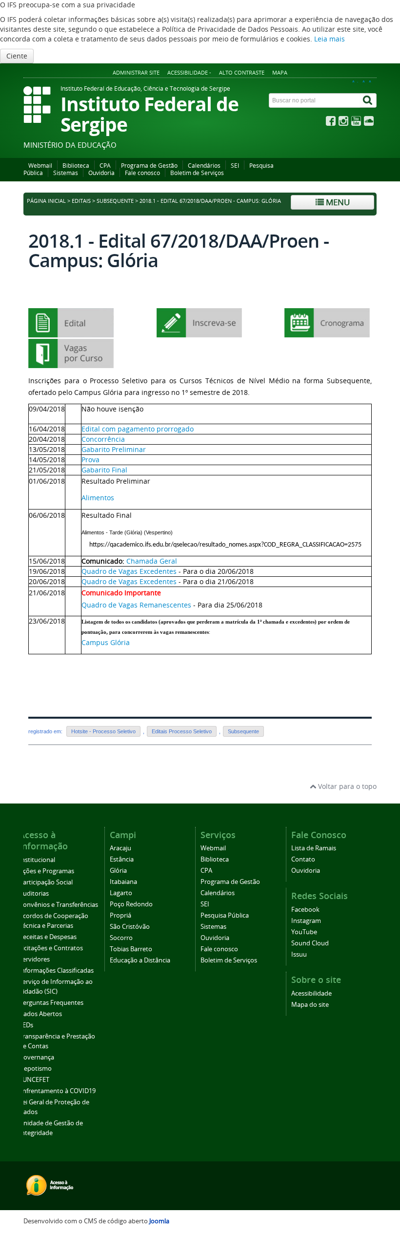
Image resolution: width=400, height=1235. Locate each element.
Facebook (305, 909)
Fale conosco (142, 173)
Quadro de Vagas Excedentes (129, 571)
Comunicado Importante (121, 592)
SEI (235, 165)
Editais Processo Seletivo (182, 731)
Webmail (40, 165)
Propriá (120, 915)
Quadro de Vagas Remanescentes (137, 604)
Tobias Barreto (131, 949)
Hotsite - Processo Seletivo (103, 731)
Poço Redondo (131, 904)
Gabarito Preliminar (113, 449)
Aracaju (120, 848)
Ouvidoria (101, 173)
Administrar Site (136, 72)
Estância (122, 859)
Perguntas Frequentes (51, 1003)
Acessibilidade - (189, 72)
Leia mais (329, 38)
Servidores (34, 959)
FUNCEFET (34, 1080)
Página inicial (46, 200)
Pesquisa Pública (224, 915)
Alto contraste (241, 72)
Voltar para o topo (346, 786)
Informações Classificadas (56, 970)
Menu (337, 202)
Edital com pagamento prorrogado (137, 428)
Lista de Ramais (313, 848)
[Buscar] (368, 100)
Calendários (204, 165)
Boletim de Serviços (197, 173)
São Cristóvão (130, 926)
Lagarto (121, 893)
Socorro (121, 938)
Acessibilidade (311, 993)
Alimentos (97, 497)
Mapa (279, 72)
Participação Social (46, 882)
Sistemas (65, 173)
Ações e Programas (46, 871)
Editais (81, 200)
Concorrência (103, 439)
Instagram (306, 921)
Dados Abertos (40, 1014)
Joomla (159, 1221)
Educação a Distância (140, 960)
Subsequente (115, 200)
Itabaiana (123, 882)
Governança (36, 1057)
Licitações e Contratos (51, 948)
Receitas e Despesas (48, 937)
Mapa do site (310, 1004)
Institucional (37, 860)
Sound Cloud (310, 943)
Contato (303, 859)
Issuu (299, 954)
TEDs (26, 1025)
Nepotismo (35, 1068)
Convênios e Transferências (58, 905)
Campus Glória (105, 642)
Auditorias (34, 893)
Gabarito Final (104, 469)
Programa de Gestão (149, 165)
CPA (105, 165)
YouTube (304, 932)
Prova (90, 459)
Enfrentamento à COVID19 (57, 1091)
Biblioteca (75, 165)
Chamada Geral (151, 561)
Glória (118, 870)
